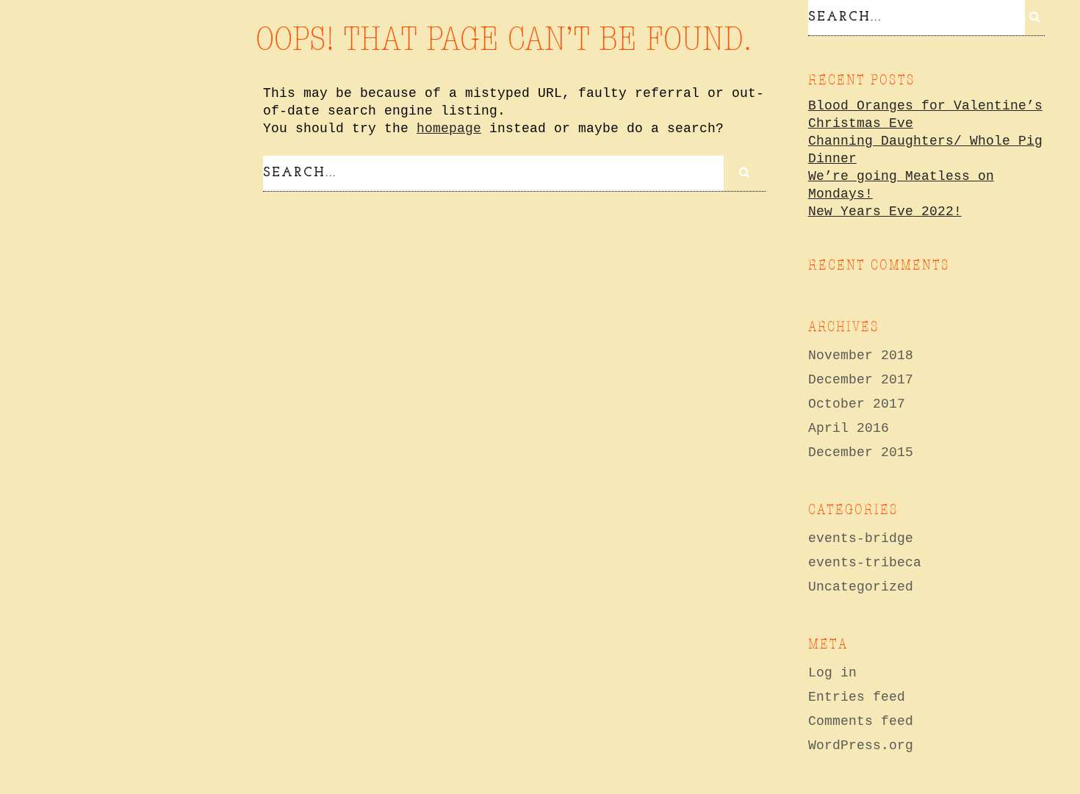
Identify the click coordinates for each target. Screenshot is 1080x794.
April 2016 (848, 428)
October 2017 (856, 404)
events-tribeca (864, 562)
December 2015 (860, 452)
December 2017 (860, 379)
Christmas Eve (860, 123)
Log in (832, 672)
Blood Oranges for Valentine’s (925, 105)
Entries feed (856, 697)
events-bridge (860, 538)
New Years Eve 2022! (885, 211)
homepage (449, 128)
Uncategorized (860, 587)
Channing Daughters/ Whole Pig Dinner (925, 150)
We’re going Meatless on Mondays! (901, 185)
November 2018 (860, 355)
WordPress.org (860, 745)
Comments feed (860, 721)
